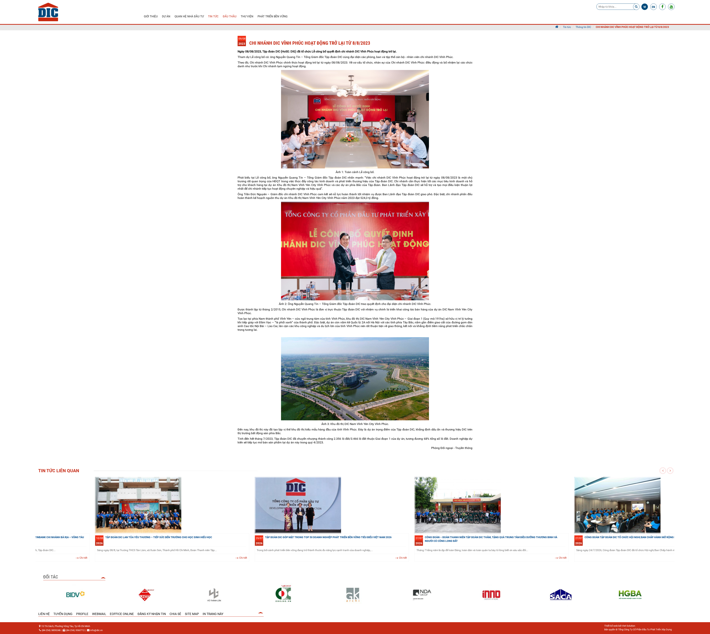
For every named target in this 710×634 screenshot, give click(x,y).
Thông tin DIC (583, 26)
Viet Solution (628, 625)
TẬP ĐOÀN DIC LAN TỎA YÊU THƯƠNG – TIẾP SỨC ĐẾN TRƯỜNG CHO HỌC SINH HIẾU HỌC (102, 537)
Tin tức (213, 16)
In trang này (213, 614)
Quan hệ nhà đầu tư (189, 16)
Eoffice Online (122, 614)
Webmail (99, 614)
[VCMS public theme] (48, 11)
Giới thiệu (151, 16)
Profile (82, 614)
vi (644, 7)
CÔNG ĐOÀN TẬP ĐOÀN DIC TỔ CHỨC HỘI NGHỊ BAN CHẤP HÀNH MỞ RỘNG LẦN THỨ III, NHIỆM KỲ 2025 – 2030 (594, 537)
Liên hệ (44, 614)
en (653, 7)
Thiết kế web (611, 625)
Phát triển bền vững (273, 16)
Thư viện (247, 16)
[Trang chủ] (556, 26)
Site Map (192, 614)
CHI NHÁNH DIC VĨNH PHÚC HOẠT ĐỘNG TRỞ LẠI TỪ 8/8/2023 (632, 26)
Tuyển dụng (62, 614)
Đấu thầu (229, 16)
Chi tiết (186, 557)
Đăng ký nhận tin (152, 614)
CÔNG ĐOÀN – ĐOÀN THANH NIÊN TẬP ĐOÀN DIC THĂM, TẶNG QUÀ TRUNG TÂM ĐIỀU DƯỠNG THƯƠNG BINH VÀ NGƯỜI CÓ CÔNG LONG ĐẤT (434, 539)
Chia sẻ (175, 614)
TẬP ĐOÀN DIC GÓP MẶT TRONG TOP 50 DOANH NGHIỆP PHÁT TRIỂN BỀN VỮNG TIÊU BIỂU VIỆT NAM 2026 (271, 537)
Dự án (166, 16)
